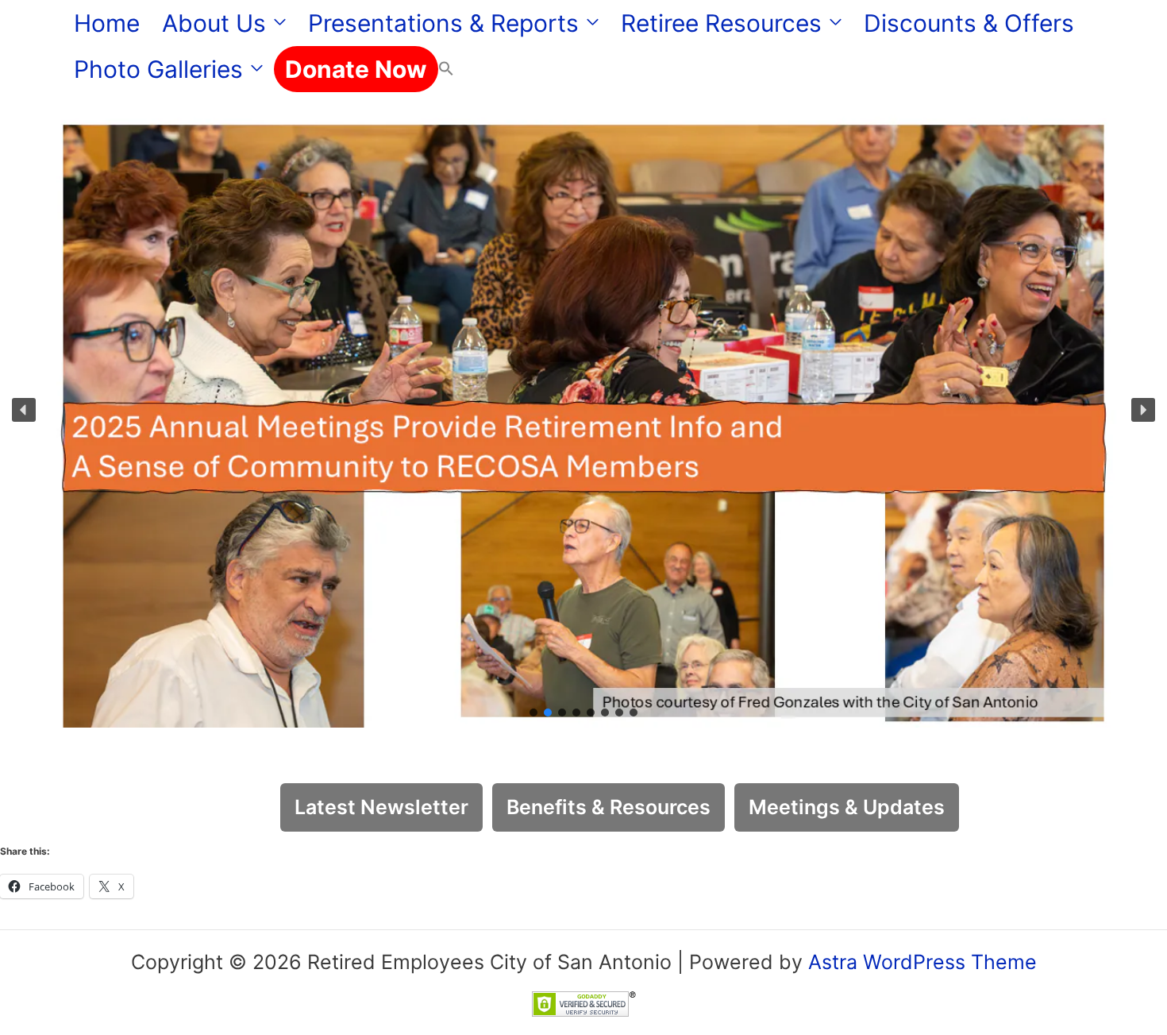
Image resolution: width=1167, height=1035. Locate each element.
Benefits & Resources (608, 807)
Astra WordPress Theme (922, 962)
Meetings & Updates (847, 807)
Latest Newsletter (381, 807)
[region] (583, 410)
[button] (276, 23)
